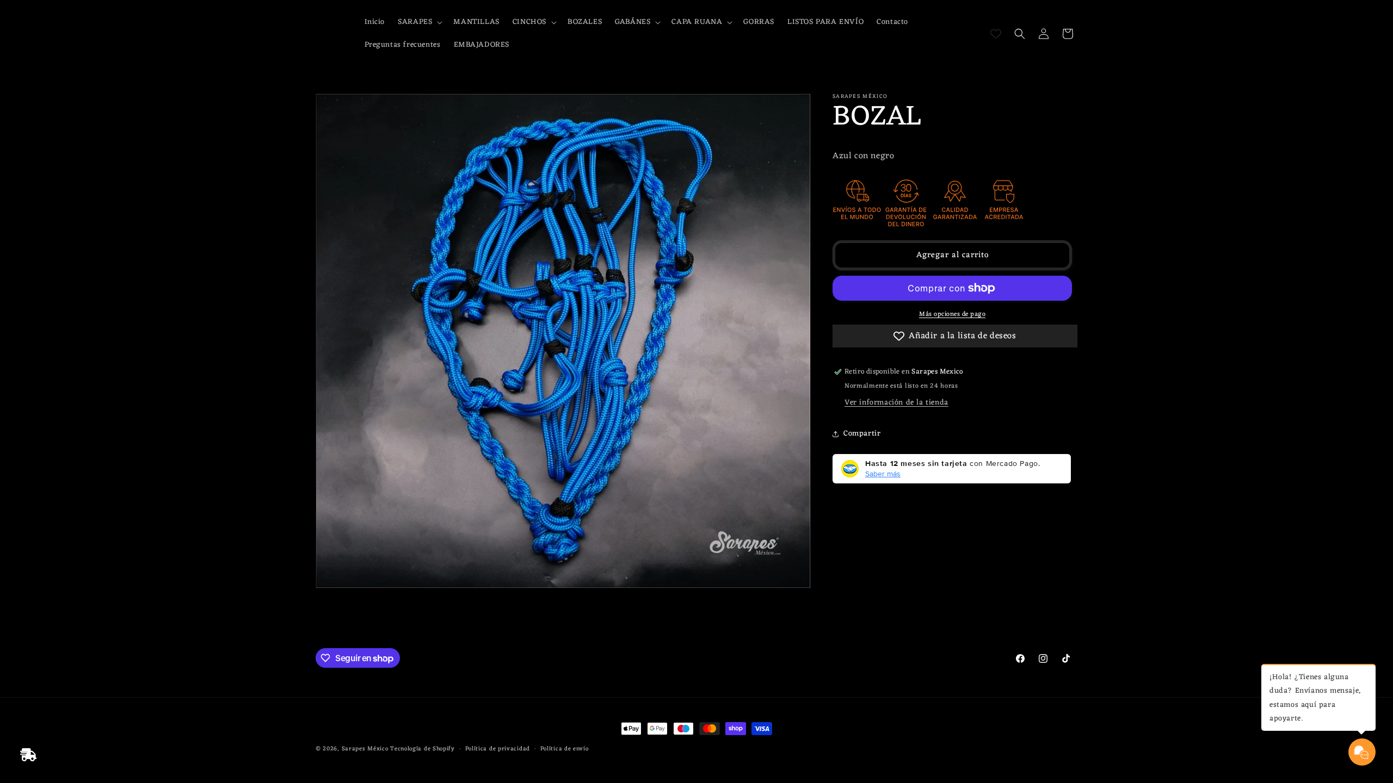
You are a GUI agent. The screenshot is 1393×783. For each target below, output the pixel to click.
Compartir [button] (861, 433)
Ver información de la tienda (896, 402)
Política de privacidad (497, 749)
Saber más (883, 473)
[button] (419, 22)
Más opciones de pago (952, 314)
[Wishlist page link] (995, 33)
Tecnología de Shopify (422, 748)
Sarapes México (365, 748)
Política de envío (564, 749)
